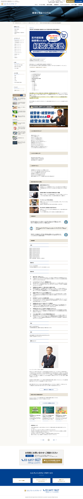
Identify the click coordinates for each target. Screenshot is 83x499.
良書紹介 (16, 57)
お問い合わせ (71, 1)
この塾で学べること (35, 77)
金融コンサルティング (18, 47)
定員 (34, 88)
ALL (48, 439)
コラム (48, 0)
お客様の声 (56, 4)
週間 (21, 95)
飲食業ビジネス (17, 54)
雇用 (15, 75)
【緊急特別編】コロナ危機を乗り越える (19, 33)
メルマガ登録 (79, 1)
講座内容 (35, 85)
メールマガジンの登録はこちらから (49, 403)
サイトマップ (63, 0)
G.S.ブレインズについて (65, 4)
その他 (15, 62)
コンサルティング (32, 67)
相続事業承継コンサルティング (19, 40)
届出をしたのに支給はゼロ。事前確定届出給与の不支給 (21, 116)
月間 (24, 95)
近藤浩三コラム (16, 26)
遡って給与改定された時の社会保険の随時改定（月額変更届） (21, 112)
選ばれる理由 (49, 4)
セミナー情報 (74, 4)
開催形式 (35, 84)
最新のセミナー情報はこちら (49, 389)
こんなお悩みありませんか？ (36, 74)
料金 (34, 87)
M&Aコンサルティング (18, 49)
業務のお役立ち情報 (18, 66)
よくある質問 (52, 0)
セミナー (45, 67)
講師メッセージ (36, 89)
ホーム (36, 4)
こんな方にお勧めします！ (36, 75)
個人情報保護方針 (58, 0)
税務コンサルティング (18, 44)
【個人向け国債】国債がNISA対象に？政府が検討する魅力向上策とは (21, 99)
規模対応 (16, 30)
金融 (15, 77)
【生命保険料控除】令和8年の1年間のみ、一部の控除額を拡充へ (22, 103)
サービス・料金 (42, 4)
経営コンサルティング (18, 50)
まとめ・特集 (16, 68)
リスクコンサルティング (18, 52)
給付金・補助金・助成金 (18, 82)
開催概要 (33, 81)
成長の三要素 (17, 29)
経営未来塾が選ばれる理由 (36, 78)
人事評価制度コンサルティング (19, 42)
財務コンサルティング (39, 67)
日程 (34, 82)
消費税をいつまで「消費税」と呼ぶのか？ (21, 107)
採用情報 (80, 4)
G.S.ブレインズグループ (9, 4)
